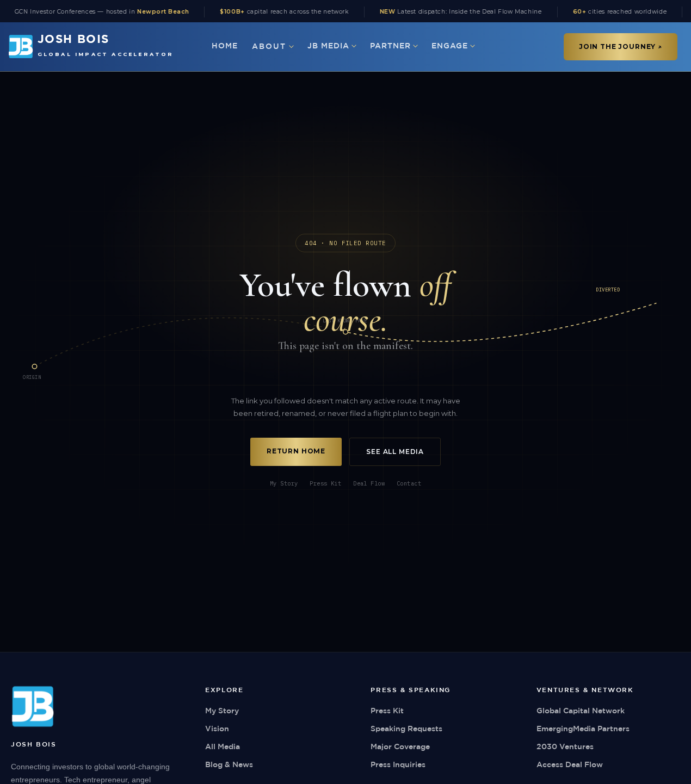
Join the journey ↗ (620, 46)
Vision (217, 729)
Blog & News (229, 765)
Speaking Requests (406, 729)
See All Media (395, 451)
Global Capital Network (580, 711)
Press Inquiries (398, 765)
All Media (222, 747)
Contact (409, 483)
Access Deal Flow (569, 765)
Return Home (296, 451)
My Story (284, 483)
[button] (272, 46)
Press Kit (325, 483)
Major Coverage (400, 747)
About (269, 46)
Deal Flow (369, 483)
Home (225, 46)
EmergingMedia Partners (583, 729)
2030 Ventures (565, 747)
